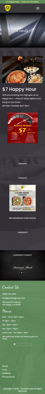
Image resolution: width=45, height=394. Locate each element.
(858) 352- (7, 294)
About (5, 366)
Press (4, 369)
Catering (6, 373)
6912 (14, 294)
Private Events (8, 377)
